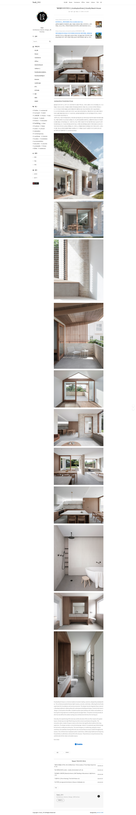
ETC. (36, 86)
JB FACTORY (100, 812)
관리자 (35, 174)
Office (83, 2)
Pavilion (36, 110)
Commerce (77, 2)
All (101, 2)
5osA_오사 (60, 795)
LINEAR (36, 115)
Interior (45, 136)
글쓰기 (35, 177)
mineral (36, 118)
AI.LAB (65, 2)
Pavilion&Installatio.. (40, 72)
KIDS (36, 97)
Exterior (37, 79)
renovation (44, 120)
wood (36, 128)
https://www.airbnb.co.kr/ (62, 19)
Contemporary (38, 134)
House (70, 2)
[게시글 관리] (62, 752)
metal (43, 113)
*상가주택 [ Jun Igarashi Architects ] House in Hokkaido (68, 782)
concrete (44, 143)
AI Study (37, 90)
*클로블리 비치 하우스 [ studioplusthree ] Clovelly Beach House (78, 8)
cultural (42, 128)
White (35, 148)
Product (36, 120)
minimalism (37, 131)
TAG (97, 2)
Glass (44, 123)
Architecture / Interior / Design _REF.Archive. (68, 797)
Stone (44, 146)
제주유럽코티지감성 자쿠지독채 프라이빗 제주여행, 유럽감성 (73, 33)
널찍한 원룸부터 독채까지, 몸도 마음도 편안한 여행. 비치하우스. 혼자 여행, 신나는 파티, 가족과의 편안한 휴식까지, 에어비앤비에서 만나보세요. (73, 25)
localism (36, 139)
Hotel (87, 2)
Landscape (38, 83)
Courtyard (37, 113)
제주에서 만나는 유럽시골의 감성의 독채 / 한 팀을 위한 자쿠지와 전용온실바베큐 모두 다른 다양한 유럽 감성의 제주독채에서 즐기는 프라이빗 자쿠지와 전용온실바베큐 (73, 36)
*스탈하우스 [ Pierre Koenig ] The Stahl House (66, 778)
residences (43, 148)
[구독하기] (133, 409)
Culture (93, 2)
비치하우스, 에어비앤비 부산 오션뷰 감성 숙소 (69, 22)
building (37, 123)
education (37, 143)
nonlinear (37, 136)
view (49, 115)
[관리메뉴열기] (133, 406)
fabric (43, 126)
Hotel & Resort (39, 65)
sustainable (37, 146)
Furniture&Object (40, 75)
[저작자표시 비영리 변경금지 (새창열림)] (72, 752)
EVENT (36, 101)
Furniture (36, 126)
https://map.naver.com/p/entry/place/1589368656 (68, 31)
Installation (44, 139)
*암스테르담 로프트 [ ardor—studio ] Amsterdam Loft (67, 770)
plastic (42, 118)
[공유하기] (60, 752)
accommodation (38, 141)
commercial (44, 110)
